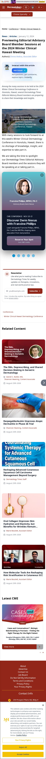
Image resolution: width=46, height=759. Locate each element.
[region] (23, 730)
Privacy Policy (23, 683)
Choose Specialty (20, 14)
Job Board (23, 675)
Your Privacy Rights (23, 686)
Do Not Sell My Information (23, 678)
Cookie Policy (21, 735)
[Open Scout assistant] (32, 7)
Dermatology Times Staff (16, 479)
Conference (14, 29)
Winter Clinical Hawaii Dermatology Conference (23, 316)
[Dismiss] (42, 175)
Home (4, 29)
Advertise (23, 669)
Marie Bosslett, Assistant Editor (19, 531)
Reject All (23, 747)
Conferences (8, 312)
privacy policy (13, 298)
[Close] (43, 705)
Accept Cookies (23, 754)
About (23, 666)
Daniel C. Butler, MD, (14, 377)
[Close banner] (43, 3)
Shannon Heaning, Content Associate (19, 379)
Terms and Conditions (23, 680)
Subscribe (34, 291)
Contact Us (23, 672)
